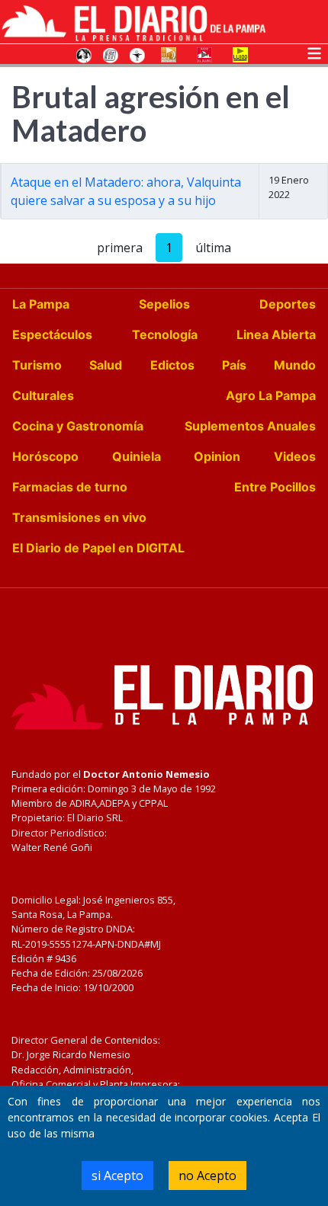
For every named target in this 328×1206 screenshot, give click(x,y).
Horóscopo (45, 456)
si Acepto (117, 1175)
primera (120, 247)
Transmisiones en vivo (79, 517)
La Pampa (40, 304)
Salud (105, 365)
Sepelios (164, 304)
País (234, 365)
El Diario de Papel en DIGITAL (98, 547)
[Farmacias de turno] (137, 54)
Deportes (287, 304)
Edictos (172, 365)
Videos (295, 456)
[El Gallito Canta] (84, 54)
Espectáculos (52, 334)
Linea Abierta (276, 334)
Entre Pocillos (275, 486)
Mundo (295, 365)
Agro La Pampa (271, 395)
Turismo (37, 365)
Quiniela (136, 456)
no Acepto (207, 1175)
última (213, 247)
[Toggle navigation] (314, 51)
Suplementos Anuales (250, 425)
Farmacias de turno (69, 486)
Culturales (43, 395)
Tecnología (165, 334)
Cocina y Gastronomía (77, 425)
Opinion (217, 456)
